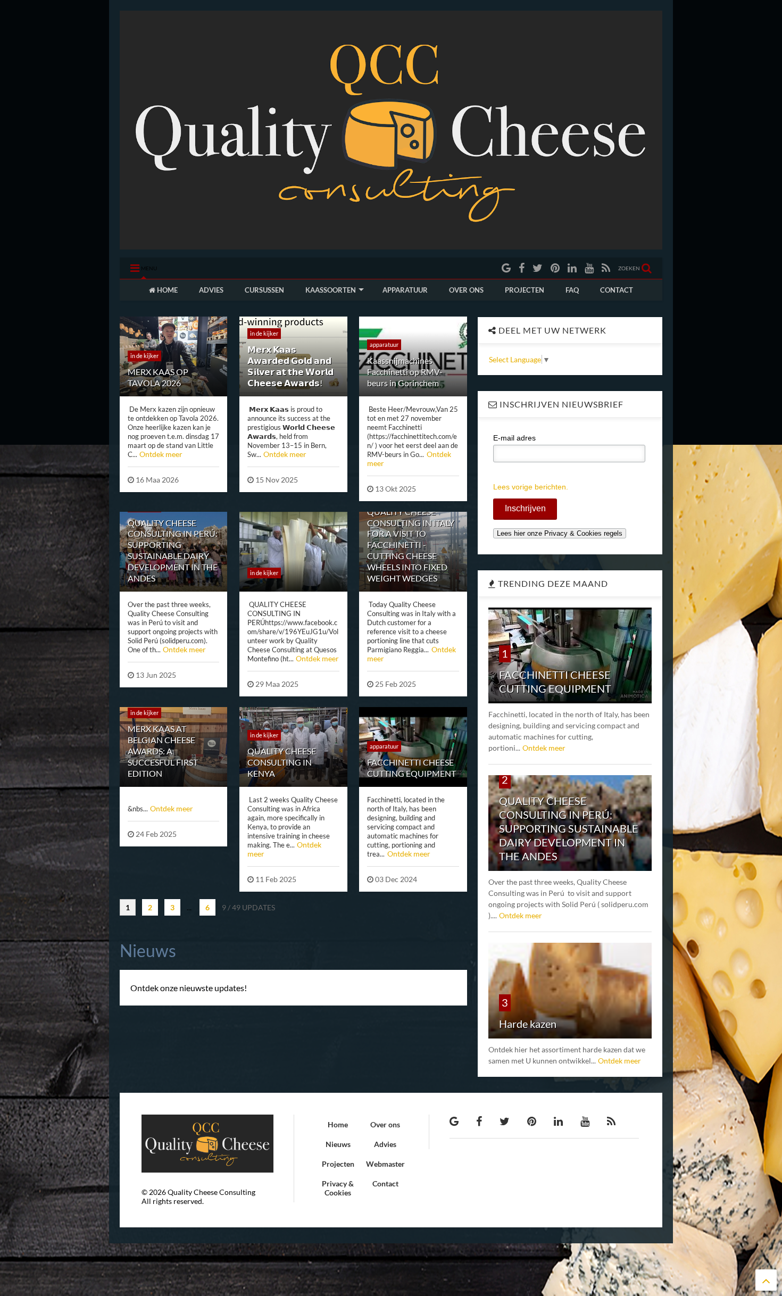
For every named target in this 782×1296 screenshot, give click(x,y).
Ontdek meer (160, 454)
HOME (166, 290)
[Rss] (606, 268)
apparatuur (384, 344)
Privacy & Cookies (338, 1188)
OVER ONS (466, 290)
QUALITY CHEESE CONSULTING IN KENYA (281, 762)
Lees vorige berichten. (530, 487)
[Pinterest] (555, 268)
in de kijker (144, 355)
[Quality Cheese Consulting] (391, 244)
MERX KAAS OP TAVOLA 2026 (158, 377)
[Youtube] (589, 268)
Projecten (338, 1163)
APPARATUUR (405, 290)
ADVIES (211, 290)
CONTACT (616, 290)
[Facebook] (522, 268)
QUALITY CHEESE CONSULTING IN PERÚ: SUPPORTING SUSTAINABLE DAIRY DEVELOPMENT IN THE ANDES (173, 550)
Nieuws (338, 1144)
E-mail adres (514, 438)
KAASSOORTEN (330, 290)
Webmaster (385, 1163)
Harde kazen (527, 1023)
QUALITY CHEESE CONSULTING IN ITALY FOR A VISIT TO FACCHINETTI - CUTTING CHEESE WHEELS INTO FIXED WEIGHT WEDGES (410, 544)
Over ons (385, 1124)
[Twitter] (538, 268)
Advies (385, 1144)
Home (338, 1124)
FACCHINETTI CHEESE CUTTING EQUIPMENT (411, 767)
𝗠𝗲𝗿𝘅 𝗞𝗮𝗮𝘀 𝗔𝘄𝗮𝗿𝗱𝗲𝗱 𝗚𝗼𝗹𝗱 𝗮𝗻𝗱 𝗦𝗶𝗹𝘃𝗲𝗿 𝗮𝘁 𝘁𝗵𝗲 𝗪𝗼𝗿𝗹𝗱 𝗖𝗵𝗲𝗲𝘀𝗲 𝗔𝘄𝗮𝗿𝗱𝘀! (290, 365)
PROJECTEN (524, 290)
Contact (385, 1183)
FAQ (572, 290)
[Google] (506, 268)
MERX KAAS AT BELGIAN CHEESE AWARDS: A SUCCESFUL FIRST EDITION (163, 751)
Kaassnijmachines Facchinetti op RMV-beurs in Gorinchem (405, 371)
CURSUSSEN (264, 290)
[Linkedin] (572, 268)
